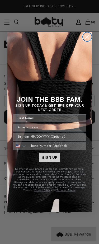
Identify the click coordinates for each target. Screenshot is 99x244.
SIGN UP (49, 157)
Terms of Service (66, 190)
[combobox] (20, 146)
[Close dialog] (87, 36)
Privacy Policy (42, 190)
